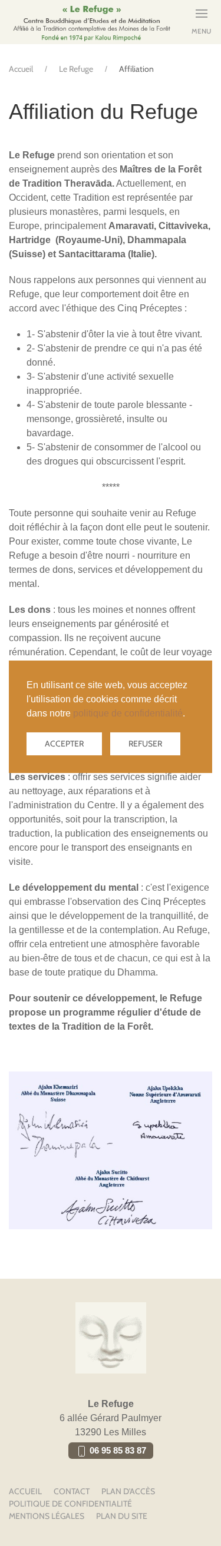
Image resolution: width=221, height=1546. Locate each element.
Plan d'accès (128, 1491)
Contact (72, 1491)
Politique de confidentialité (70, 1503)
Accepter (64, 743)
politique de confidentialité (128, 713)
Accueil (21, 69)
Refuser (145, 743)
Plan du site (121, 1516)
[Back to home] (91, 22)
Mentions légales (46, 1516)
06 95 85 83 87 (116, 1450)
